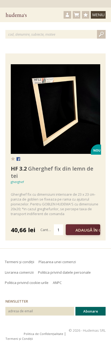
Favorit (13, 159)
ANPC (57, 282)
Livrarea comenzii (19, 272)
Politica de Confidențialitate (43, 334)
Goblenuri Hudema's (16, 14)
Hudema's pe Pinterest (19, 330)
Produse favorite (85, 15)
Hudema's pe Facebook (9, 330)
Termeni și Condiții (19, 339)
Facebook (18, 159)
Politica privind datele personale (64, 272)
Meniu (98, 14)
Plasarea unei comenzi (57, 261)
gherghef (17, 182)
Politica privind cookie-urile (26, 282)
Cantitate (47, 229)
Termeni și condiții (19, 261)
